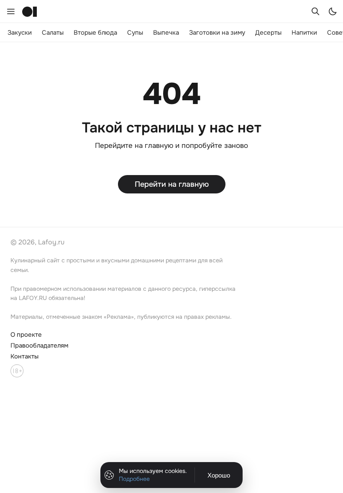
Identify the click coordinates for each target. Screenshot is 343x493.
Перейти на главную (172, 184)
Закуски (20, 32)
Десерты (268, 32)
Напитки (304, 32)
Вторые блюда (95, 32)
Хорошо (218, 475)
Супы (135, 32)
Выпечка (166, 32)
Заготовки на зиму (217, 32)
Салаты (53, 32)
